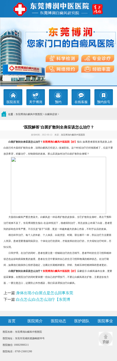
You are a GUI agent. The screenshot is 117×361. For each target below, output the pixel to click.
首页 (12, 321)
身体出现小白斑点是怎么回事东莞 (44, 293)
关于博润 (35, 102)
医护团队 (82, 321)
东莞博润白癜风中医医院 (29, 114)
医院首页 (13, 102)
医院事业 (105, 321)
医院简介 (35, 321)
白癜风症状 (51, 114)
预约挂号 (103, 102)
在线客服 (81, 102)
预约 (58, 102)
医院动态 (58, 321)
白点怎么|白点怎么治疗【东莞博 (43, 299)
